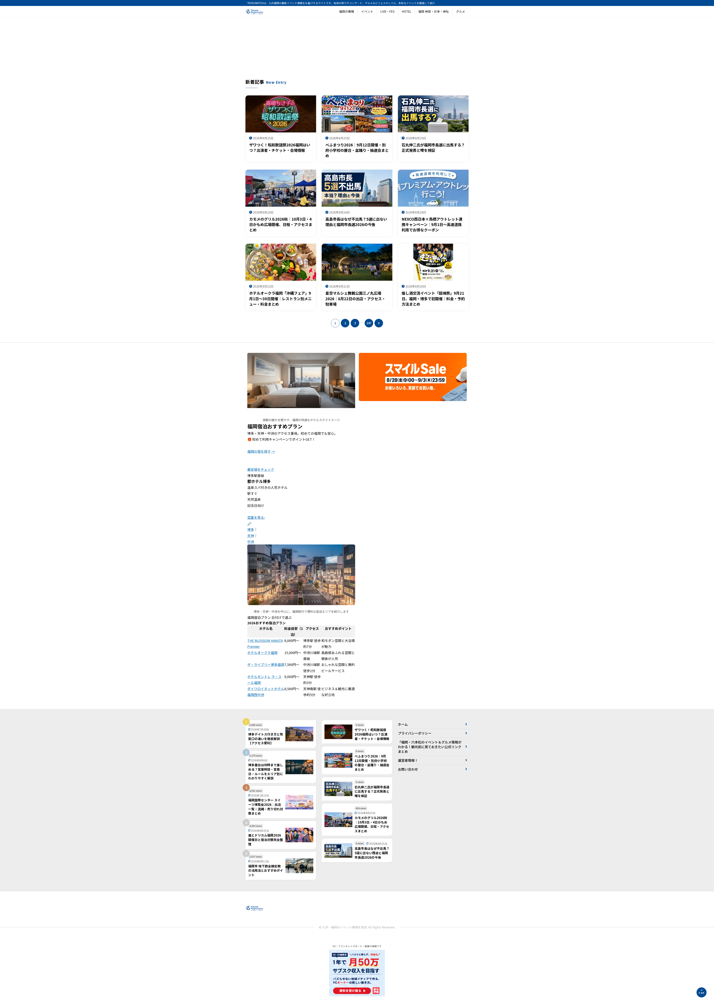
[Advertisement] (357, 51)
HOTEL (406, 11)
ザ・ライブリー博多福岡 (265, 664)
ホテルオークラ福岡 (262, 652)
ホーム (403, 724)
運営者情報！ (408, 760)
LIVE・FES (387, 11)
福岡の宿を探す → (261, 451)
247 (369, 323)
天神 (250, 535)
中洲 (250, 541)
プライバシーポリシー (414, 733)
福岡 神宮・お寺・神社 (433, 11)
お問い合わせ (408, 769)
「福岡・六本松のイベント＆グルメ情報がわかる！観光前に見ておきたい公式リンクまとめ (429, 747)
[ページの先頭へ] (702, 992)
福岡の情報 (346, 11)
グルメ (460, 11)
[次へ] (378, 323)
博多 (250, 529)
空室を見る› (256, 517)
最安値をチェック (260, 469)
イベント (367, 11)
